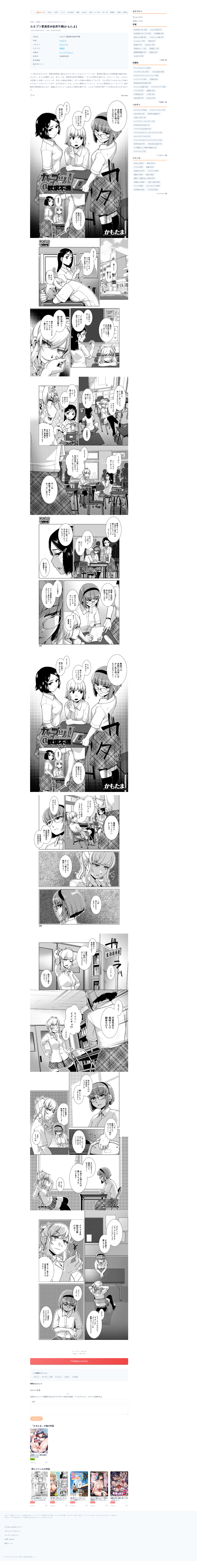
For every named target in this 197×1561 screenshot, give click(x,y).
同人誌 (32, 1502)
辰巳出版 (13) (138, 98)
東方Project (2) (139, 144)
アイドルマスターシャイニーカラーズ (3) (148, 140)
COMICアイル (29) (140, 30)
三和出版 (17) (138, 94)
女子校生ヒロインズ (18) (142, 33)
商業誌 (38, 22)
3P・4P (105, 12)
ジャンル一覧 (162, 193)
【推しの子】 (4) (139, 117)
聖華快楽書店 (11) (140, 52)
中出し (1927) (138, 163)
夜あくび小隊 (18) (140, 37)
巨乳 (56, 12)
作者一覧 (164, 60)
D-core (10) (151, 98)
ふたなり (59, 1377)
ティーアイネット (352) (142, 68)
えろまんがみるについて (13, 1527)
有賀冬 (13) (138, 45)
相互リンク (9, 1543)
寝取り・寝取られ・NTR (125, 12)
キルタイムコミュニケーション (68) (146, 75)
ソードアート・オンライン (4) (144, 121)
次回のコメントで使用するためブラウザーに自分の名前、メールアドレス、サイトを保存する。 (67, 1397)
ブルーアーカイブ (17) (157, 110)
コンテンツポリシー (12, 1535)
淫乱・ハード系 (94, 12)
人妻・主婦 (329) (154, 182)
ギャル (37, 1377)
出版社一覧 (163, 102)
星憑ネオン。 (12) (140, 48)
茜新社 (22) (151, 90)
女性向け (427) (139, 171)
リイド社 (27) (138, 90)
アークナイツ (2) (139, 151)
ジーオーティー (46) (158, 87)
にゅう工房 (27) (155, 30)
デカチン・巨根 (47, 1377)
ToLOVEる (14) (139, 114)
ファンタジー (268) (153, 186)
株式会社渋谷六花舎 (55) (142, 83)
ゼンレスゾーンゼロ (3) (142, 136)
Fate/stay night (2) (155, 144)
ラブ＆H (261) (153, 189)
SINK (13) (151, 41)
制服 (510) (149, 167)
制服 (77, 12)
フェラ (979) (138, 167)
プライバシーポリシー (13, 1531)
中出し (50, 12)
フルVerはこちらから (79, 1361)
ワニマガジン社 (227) (141, 72)
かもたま (63, 40)
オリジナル (64, 44)
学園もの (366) (139, 182)
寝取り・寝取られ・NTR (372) (144, 178)
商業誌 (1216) (138, 21)
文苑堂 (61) (154, 79)
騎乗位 (112, 12)
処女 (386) (150, 174)
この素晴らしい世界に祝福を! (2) (145, 147)
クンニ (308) (138, 186)
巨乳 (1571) (151, 163)
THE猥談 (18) (158, 33)
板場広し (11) (154, 48)
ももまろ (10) (138, 56)
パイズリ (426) (153, 171)
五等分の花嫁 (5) (153, 114)
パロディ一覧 (162, 155)
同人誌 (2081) (138, 17)
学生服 (76, 1377)
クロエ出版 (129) (158, 72)
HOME (32, 22)
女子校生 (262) (139, 189)
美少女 (84, 12)
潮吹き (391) (138, 174)
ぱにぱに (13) (149, 45)
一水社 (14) (150, 94)
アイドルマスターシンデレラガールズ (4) (148, 132)
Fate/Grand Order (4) (141, 125)
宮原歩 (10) (153, 52)
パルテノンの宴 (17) (156, 37)
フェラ (63, 12)
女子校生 (71, 12)
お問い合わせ (9, 1539)
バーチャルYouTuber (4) (142, 129)
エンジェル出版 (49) (141, 87)
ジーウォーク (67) (140, 79)
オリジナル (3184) (140, 110)
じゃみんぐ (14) (139, 41)
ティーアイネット (66, 52)
